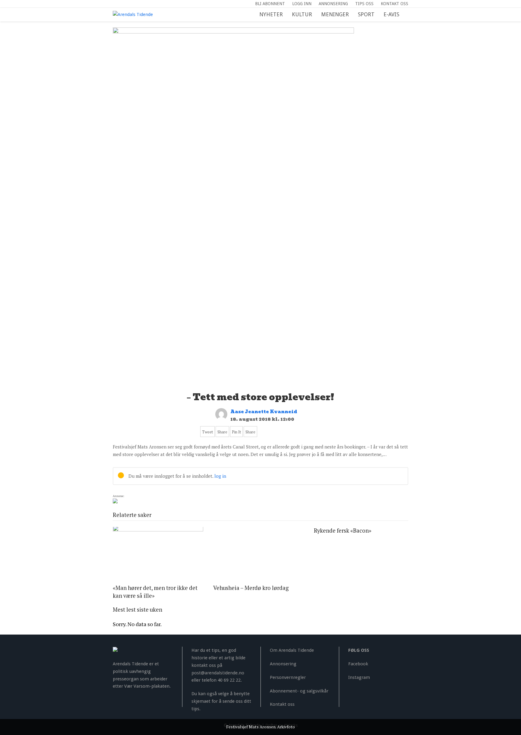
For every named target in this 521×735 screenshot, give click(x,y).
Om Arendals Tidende (292, 650)
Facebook (358, 664)
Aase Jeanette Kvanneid (263, 411)
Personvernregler (288, 677)
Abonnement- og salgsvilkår (299, 691)
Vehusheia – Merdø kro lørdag (251, 587)
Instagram (359, 677)
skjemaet (200, 701)
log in (220, 476)
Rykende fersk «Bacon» (342, 530)
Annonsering (283, 664)
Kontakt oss (282, 704)
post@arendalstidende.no (217, 673)
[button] (408, 14)
